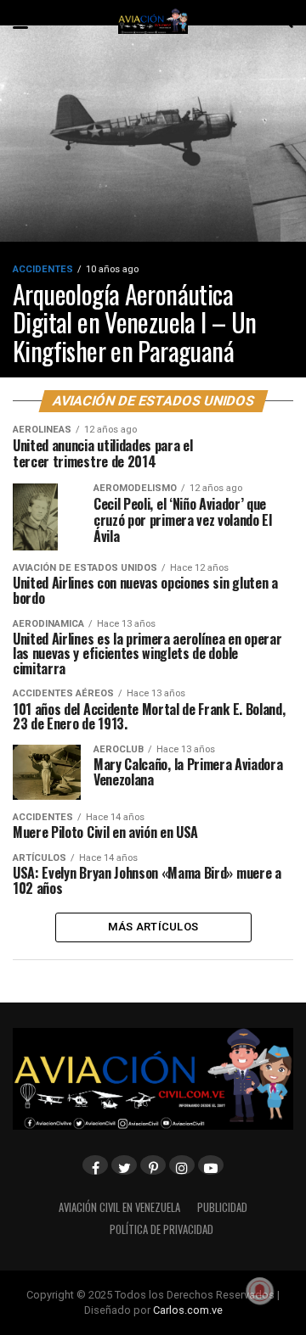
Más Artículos (153, 926)
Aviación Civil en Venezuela (119, 1207)
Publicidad (222, 1207)
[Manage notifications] (260, 1290)
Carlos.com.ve (188, 1310)
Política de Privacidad (161, 1229)
